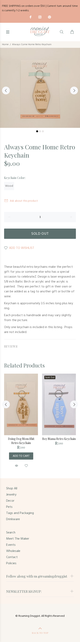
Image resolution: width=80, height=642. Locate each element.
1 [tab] (37, 131)
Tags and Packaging (20, 513)
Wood (9, 186)
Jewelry (11, 494)
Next (74, 90)
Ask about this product (24, 201)
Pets (9, 507)
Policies (11, 563)
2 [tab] (40, 131)
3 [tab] (43, 131)
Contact (12, 557)
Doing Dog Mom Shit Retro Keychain (21, 441)
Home (5, 44)
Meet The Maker (17, 538)
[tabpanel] (40, 88)
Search (10, 532)
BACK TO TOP (40, 632)
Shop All (11, 488)
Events (11, 545)
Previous (6, 90)
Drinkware (13, 519)
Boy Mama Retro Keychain (59, 439)
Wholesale (13, 551)
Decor (10, 501)
